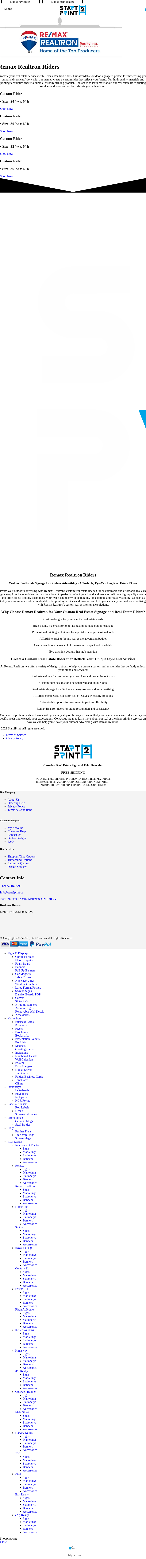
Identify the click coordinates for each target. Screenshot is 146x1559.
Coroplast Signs (24, 956)
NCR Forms (22, 1100)
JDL (18, 1453)
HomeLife (21, 1206)
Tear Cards (21, 1073)
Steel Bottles (22, 1124)
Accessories (22, 1015)
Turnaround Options (20, 860)
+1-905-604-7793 (10, 886)
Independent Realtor (27, 1145)
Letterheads (22, 1090)
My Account (15, 828)
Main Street (22, 1412)
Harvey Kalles (24, 1432)
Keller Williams (24, 1330)
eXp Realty (22, 1515)
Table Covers (23, 977)
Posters (19, 1063)
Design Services (17, 866)
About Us (13, 799)
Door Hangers (23, 1066)
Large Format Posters (28, 987)
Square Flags (23, 1138)
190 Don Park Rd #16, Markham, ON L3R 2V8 (29, 899)
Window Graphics (26, 984)
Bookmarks (22, 1035)
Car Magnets (23, 973)
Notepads (21, 1097)
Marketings (29, 1152)
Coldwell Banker (25, 1391)
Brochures (21, 1032)
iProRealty (21, 1371)
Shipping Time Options (22, 856)
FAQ (11, 841)
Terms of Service (16, 735)
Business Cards (24, 1021)
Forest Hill (21, 1289)
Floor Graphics (24, 960)
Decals (19, 1110)
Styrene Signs (23, 991)
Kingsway (21, 1350)
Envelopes (21, 1093)
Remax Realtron (25, 1186)
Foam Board (22, 963)
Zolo (18, 1473)
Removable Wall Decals (29, 1011)
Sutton (19, 1227)
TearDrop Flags (24, 1134)
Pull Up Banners (25, 970)
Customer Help (17, 831)
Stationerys (29, 1155)
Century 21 (22, 1268)
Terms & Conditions (20, 809)
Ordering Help (16, 803)
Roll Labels (22, 1107)
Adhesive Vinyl (24, 980)
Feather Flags (23, 1131)
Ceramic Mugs (24, 1121)
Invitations (21, 1052)
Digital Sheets (23, 1069)
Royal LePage (23, 1247)
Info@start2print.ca (11, 892)
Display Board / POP (28, 994)
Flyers (19, 1028)
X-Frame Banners (26, 1004)
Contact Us (14, 834)
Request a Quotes (18, 863)
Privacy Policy (14, 738)
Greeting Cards (24, 1049)
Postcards (21, 1025)
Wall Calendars (24, 1059)
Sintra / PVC (23, 1001)
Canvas (19, 997)
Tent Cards (21, 1080)
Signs (26, 1148)
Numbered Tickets (26, 1056)
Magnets (20, 1045)
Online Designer (17, 838)
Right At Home (24, 1309)
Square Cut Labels (26, 1114)
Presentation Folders (27, 1039)
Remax (19, 1165)
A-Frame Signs (24, 1008)
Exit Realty (22, 1494)
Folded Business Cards (29, 1076)
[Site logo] (73, 15)
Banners (20, 967)
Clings (19, 1083)
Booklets (20, 1042)
